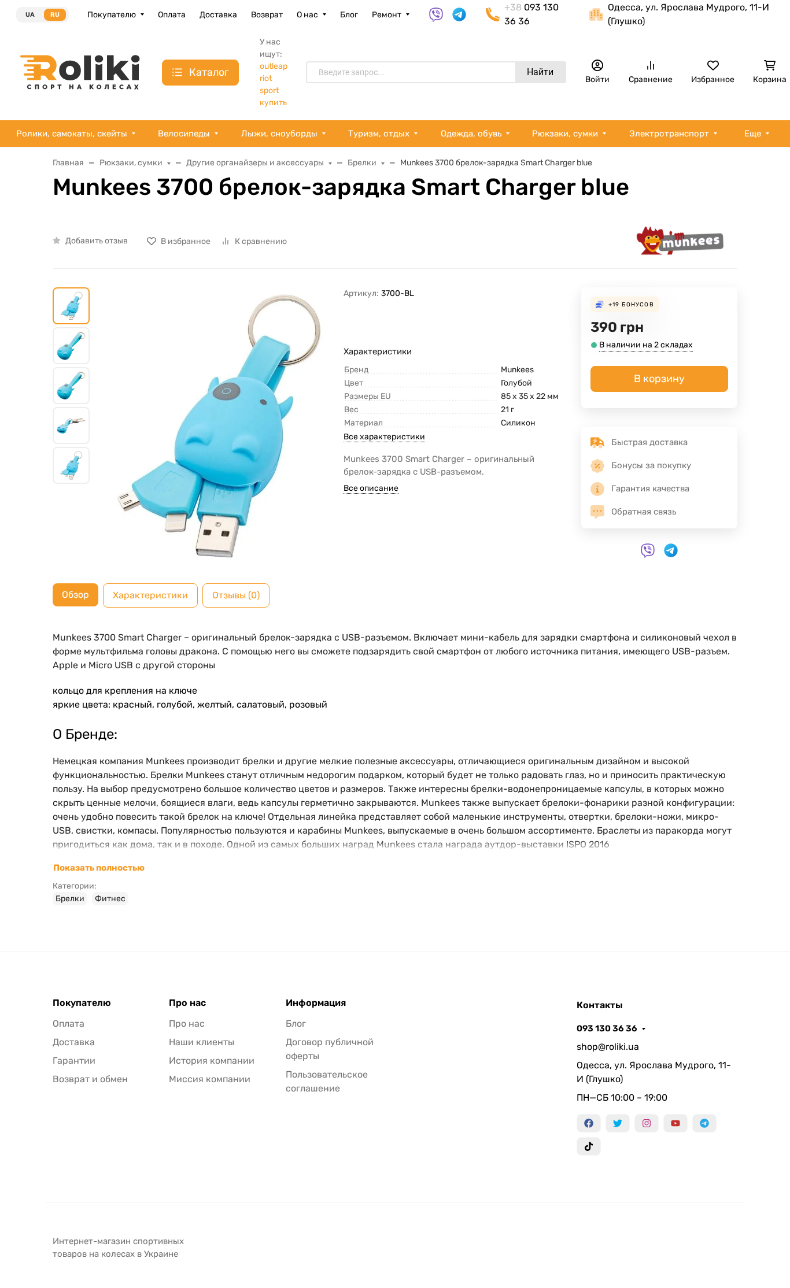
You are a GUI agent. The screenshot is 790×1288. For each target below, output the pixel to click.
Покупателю (111, 15)
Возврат (267, 15)
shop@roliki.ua (608, 1046)
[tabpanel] (395, 768)
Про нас (187, 1003)
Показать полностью (99, 868)
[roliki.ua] (79, 71)
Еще (752, 133)
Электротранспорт (669, 133)
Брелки (70, 899)
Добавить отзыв (96, 241)
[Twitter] (618, 1123)
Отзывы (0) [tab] (236, 595)
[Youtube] (675, 1123)
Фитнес (110, 899)
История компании (211, 1060)
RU (55, 14)
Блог (349, 15)
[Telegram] (704, 1123)
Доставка (218, 15)
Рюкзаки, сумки (565, 133)
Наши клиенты (201, 1042)
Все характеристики (384, 437)
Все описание (371, 488)
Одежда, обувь (471, 133)
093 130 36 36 (607, 1028)
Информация (316, 1003)
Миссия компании (209, 1079)
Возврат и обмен (90, 1079)
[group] (219, 425)
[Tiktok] (589, 1146)
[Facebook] (589, 1123)
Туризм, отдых (378, 133)
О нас (307, 15)
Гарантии (74, 1060)
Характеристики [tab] (150, 595)
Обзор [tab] (75, 594)
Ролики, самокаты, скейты (71, 133)
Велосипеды (184, 133)
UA (30, 14)
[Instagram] (646, 1123)
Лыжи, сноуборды (279, 133)
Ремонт (386, 15)
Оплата (172, 15)
